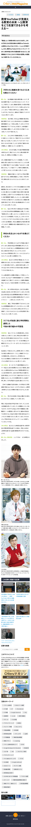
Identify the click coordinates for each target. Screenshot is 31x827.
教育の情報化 (22, 716)
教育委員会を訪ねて (8, 773)
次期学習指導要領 (18, 737)
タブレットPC (18, 733)
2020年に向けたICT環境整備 (11, 776)
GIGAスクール (7, 765)
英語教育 (6, 716)
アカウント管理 (24, 776)
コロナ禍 (6, 751)
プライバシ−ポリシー (20, 816)
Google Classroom (16, 712)
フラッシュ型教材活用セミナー (11, 744)
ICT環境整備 (7, 737)
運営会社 (15, 819)
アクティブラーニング (8, 755)
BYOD (22, 744)
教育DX (19, 723)
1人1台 (13, 716)
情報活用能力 (7, 787)
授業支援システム (18, 769)
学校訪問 (16, 730)
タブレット (6, 719)
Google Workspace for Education (12, 748)
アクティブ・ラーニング (9, 723)
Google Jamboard (17, 762)
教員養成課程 (7, 769)
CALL (25, 712)
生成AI (26, 733)
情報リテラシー (7, 741)
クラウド (21, 758)
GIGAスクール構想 (19, 705)
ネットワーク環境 (8, 726)
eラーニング (6, 780)
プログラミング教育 (21, 751)
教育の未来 (26, 14)
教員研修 (26, 748)
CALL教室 (14, 719)
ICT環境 (6, 712)
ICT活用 (6, 709)
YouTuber (11, 14)
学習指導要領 (7, 730)
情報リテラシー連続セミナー (10, 783)
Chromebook (20, 709)
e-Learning (17, 741)
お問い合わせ (9, 816)
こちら (21, 665)
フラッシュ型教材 (8, 705)
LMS (13, 751)
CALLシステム (18, 726)
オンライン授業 (17, 765)
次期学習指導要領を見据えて (20, 780)
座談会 (18, 14)
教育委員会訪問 (7, 733)
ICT (12, 709)
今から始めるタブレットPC (10, 758)
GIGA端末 (6, 762)
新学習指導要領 (24, 783)
